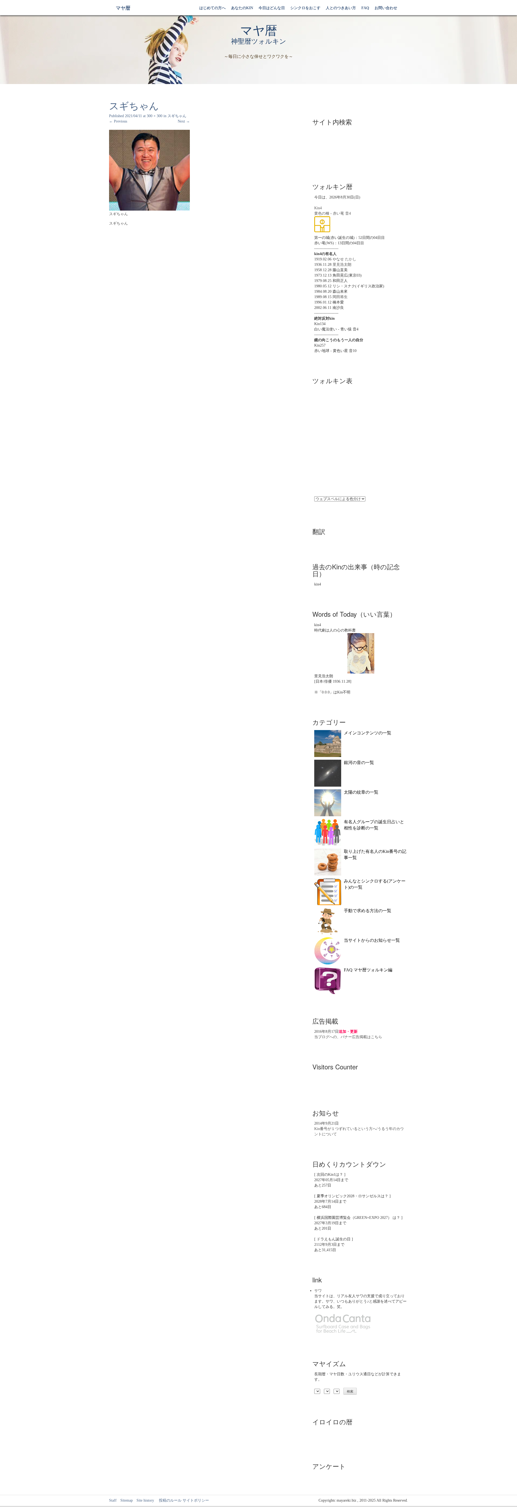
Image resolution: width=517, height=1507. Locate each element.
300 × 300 (154, 116)
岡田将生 (340, 297)
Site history (145, 1500)
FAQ (365, 8)
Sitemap (126, 1500)
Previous (118, 121)
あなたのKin (242, 8)
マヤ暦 (123, 8)
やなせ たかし (344, 259)
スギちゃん (176, 116)
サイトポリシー (196, 1500)
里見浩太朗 (342, 265)
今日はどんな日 (271, 8)
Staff (113, 1500)
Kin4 (318, 208)
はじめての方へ (212, 8)
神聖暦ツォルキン (258, 41)
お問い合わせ (386, 8)
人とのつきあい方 (341, 8)
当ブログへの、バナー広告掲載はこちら (348, 1037)
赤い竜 (338, 213)
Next (184, 121)
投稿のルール (168, 1500)
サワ (318, 1291)
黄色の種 (321, 213)
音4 (348, 213)
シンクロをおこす (305, 8)
